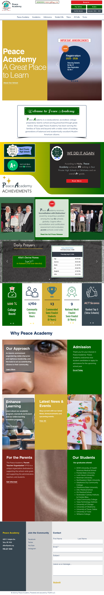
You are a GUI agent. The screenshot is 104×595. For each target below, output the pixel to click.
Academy (17, 6)
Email (55, 547)
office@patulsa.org (8, 545)
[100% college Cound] (11, 323)
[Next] (92, 64)
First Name (57, 539)
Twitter (30, 542)
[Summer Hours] (71, 81)
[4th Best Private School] (13, 323)
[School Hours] (75, 81)
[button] (23, 17)
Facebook (32, 539)
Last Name (82, 539)
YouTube (31, 545)
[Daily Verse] (54, 279)
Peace (15, 4)
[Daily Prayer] (49, 279)
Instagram (32, 548)
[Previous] (57, 64)
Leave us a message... (62, 564)
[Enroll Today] (77, 81)
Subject (56, 555)
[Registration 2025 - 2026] (73, 81)
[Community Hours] (33, 323)
